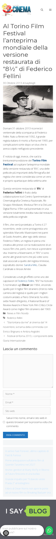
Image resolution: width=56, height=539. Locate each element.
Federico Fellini (25, 281)
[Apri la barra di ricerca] (42, 10)
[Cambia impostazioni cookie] (6, 533)
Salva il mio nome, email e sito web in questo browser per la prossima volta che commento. (29, 422)
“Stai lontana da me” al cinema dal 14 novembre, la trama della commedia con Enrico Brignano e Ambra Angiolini (25, 327)
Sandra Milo (30, 265)
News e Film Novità (17, 313)
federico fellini (14, 318)
